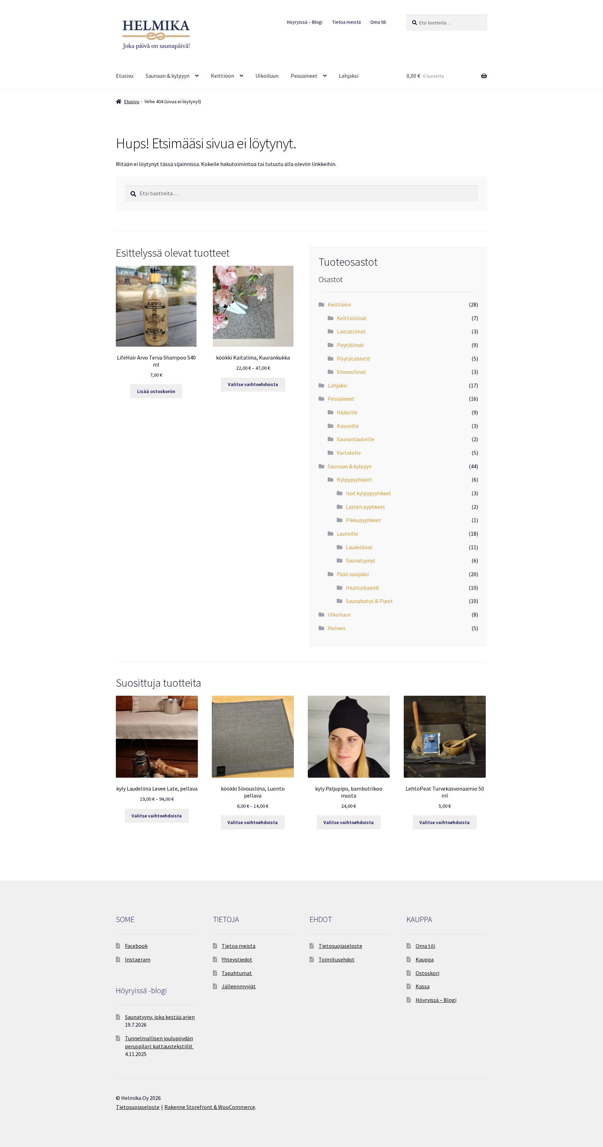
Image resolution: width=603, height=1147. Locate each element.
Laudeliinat (359, 547)
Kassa (423, 986)
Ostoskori (427, 972)
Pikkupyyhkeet (363, 519)
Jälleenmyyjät (239, 986)
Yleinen (336, 628)
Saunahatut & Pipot (369, 600)
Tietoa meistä (346, 22)
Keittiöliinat (352, 318)
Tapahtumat (237, 972)
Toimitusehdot (337, 959)
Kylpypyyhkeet (354, 479)
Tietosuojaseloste (340, 945)
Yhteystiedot (237, 959)
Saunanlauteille (355, 439)
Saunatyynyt (360, 560)
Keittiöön (222, 75)
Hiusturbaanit (362, 587)
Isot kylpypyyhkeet (368, 493)
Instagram (137, 959)
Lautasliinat (351, 331)
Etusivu (124, 75)
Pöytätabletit (353, 358)
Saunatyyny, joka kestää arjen (160, 1016)
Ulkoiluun (266, 75)
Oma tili (378, 22)
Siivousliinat (351, 371)
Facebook (136, 945)
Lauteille (347, 533)
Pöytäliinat (350, 344)
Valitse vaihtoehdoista (253, 384)
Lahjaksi (348, 75)
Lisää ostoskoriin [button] (156, 391)
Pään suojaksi (353, 574)
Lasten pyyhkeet (365, 506)
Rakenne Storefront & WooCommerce (209, 1106)
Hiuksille (347, 412)
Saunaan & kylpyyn (167, 75)
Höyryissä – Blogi (304, 22)
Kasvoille (348, 425)
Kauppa (425, 959)
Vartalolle (349, 452)
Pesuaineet (304, 75)
